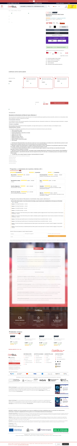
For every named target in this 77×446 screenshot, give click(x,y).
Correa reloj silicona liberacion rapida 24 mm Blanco (59, 339)
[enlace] (61, 389)
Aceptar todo (65, 444)
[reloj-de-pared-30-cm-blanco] (16, 337)
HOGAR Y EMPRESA (14, 10)
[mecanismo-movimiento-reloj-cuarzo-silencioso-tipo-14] (45, 337)
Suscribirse (14, 363)
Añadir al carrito (65, 55)
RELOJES (19, 10)
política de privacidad (57, 233)
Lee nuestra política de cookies (23, 444)
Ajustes (58, 444)
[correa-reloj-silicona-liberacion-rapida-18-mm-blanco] (31, 337)
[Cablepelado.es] (12, 6)
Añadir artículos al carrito (59, 103)
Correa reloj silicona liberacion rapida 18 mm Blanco (30, 339)
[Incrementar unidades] (55, 27)
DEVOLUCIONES (38, 248)
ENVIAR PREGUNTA (57, 236)
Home (9, 10)
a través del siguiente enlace (22, 258)
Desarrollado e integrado (48, 434)
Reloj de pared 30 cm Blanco (15, 338)
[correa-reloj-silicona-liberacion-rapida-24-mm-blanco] (60, 337)
